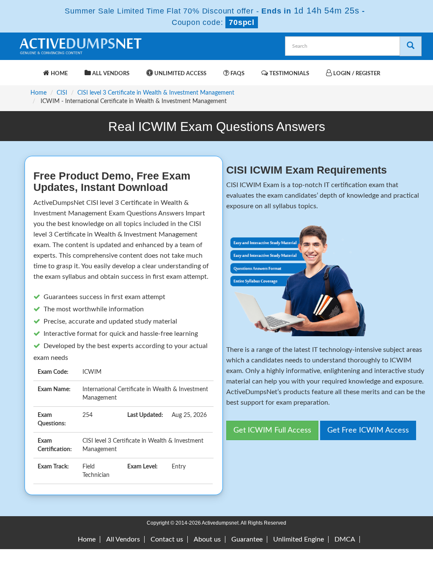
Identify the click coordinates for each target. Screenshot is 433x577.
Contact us (167, 539)
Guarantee (247, 539)
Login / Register (356, 73)
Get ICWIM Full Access (272, 430)
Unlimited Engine (298, 539)
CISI (62, 93)
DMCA (344, 539)
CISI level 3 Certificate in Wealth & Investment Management (155, 93)
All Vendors (110, 73)
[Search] (411, 46)
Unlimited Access (179, 73)
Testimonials (288, 73)
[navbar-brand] (28, 69)
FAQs (236, 73)
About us (207, 539)
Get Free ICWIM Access (368, 430)
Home (58, 73)
